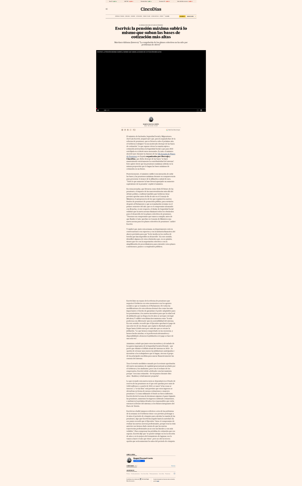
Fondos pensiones (135, 473)
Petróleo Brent (144, 1)
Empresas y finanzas (119, 16)
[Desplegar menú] (107, 9)
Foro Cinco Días (144, 473)
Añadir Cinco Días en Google (174, 129)
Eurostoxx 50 (162, 1)
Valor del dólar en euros (182, 1)
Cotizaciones (139, 16)
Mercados (127, 16)
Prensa (128, 473)
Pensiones (167, 473)
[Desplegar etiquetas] (174, 473)
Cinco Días (161, 473)
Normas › (173, 465)
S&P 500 (126, 1)
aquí (158, 481)
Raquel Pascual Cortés (151, 124)
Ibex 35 (110, 1)
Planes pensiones (154, 473)
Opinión (161, 16)
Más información (130, 481)
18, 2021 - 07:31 (153, 125)
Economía (133, 16)
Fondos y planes (146, 16)
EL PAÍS (166, 16)
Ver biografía (137, 460)
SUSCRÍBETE (182, 16)
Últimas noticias (155, 16)
